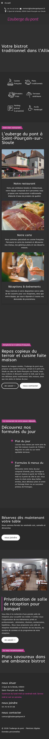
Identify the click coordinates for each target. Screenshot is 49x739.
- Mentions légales (32, 728)
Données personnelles (11, 732)
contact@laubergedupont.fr (34, 8)
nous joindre (11, 537)
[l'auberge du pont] (23, 19)
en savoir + (10, 385)
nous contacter (30, 385)
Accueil (8, 3)
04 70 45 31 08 (12, 9)
